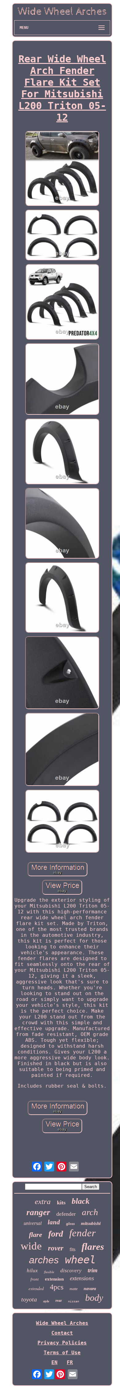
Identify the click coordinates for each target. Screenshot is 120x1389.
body (94, 1298)
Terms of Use (62, 1353)
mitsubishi (91, 1223)
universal (33, 1223)
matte (74, 1289)
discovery (71, 1270)
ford (55, 1233)
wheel (80, 1260)
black (81, 1201)
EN (54, 1362)
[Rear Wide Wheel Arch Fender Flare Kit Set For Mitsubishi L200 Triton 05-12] (62, 169)
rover (55, 1248)
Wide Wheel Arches (62, 1323)
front (34, 1279)
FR (70, 1362)
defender (66, 1214)
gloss (70, 1223)
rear (58, 1300)
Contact (62, 1333)
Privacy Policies (62, 1343)
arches (44, 1259)
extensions (82, 1278)
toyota (29, 1299)
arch (90, 1212)
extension (54, 1279)
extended (36, 1288)
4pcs (56, 1287)
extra (43, 1201)
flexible (49, 1272)
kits (61, 1202)
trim (93, 1270)
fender (82, 1232)
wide (31, 1246)
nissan (73, 1301)
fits (72, 1249)
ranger (38, 1212)
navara (90, 1288)
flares (93, 1246)
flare (35, 1234)
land (54, 1222)
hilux (32, 1270)
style (46, 1301)
